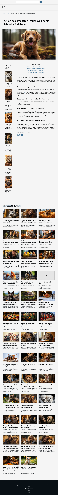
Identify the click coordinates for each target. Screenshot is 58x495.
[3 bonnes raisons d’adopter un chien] (29, 337)
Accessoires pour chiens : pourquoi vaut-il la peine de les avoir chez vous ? (46, 263)
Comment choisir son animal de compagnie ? (10, 344)
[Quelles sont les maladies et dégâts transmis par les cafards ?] (11, 357)
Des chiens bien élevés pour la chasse (36, 72)
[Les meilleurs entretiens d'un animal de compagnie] (11, 439)
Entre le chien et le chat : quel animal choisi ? (28, 426)
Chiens (29, 490)
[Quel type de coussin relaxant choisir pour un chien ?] (8, 117)
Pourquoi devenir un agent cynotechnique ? (11, 262)
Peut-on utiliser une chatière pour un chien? (28, 385)
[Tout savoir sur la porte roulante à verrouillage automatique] (47, 316)
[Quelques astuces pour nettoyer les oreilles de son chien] (8, 182)
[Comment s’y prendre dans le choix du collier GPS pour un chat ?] (11, 398)
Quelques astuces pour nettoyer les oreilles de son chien (8, 191)
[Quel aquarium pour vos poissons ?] (29, 316)
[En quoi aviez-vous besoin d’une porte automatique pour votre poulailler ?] (29, 295)
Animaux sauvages (29, 484)
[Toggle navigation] (4, 7)
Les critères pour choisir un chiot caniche (46, 406)
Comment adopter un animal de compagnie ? (10, 303)
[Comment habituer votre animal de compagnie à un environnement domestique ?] (8, 94)
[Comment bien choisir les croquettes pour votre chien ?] (11, 316)
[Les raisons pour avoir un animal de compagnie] (29, 460)
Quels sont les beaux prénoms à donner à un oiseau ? (28, 263)
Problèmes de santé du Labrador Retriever (36, 68)
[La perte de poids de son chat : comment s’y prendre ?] (47, 337)
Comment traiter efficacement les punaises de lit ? (46, 304)
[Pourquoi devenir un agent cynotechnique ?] (11, 254)
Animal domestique (29, 488)
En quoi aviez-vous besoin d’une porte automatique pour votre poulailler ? (28, 304)
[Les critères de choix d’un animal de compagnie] (47, 439)
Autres (8, 13)
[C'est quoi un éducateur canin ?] (29, 357)
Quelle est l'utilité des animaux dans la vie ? (27, 406)
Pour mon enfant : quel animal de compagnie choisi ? (28, 448)
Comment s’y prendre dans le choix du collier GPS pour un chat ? (11, 407)
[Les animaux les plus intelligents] (47, 419)
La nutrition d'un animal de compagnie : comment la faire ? (11, 468)
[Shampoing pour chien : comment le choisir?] (47, 357)
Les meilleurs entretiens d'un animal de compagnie (11, 447)
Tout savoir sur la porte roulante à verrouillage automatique (45, 324)
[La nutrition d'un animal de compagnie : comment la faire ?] (11, 460)
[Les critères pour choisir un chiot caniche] (47, 398)
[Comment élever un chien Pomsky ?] (47, 378)
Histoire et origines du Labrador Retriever (36, 66)
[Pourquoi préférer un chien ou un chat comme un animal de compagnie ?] (11, 419)
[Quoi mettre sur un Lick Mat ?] (47, 275)
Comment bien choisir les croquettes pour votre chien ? (10, 324)
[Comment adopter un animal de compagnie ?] (11, 295)
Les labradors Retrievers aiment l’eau (36, 70)
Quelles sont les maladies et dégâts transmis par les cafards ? (11, 365)
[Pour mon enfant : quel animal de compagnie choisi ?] (29, 439)
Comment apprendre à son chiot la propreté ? (11, 385)
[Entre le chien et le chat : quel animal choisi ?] (29, 419)
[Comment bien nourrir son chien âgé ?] (8, 76)
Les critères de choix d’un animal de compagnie (46, 447)
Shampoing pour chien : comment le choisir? (46, 365)
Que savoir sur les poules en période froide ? (10, 282)
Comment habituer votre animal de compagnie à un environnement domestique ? (8, 105)
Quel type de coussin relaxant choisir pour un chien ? (8, 127)
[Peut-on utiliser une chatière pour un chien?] (29, 378)
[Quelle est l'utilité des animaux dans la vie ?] (29, 398)
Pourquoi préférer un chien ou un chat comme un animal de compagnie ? (11, 427)
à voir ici (24, 92)
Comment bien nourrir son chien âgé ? (8, 85)
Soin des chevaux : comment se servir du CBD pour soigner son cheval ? (8, 148)
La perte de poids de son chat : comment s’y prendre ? (46, 345)
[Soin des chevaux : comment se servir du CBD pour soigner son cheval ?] (8, 138)
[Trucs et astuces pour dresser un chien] (29, 275)
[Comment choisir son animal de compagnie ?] (11, 337)
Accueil (3, 13)
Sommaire (36, 64)
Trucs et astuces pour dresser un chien (27, 282)
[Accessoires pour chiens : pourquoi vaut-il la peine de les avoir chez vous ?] (47, 254)
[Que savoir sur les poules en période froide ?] (11, 275)
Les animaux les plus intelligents (45, 426)
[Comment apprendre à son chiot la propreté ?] (11, 378)
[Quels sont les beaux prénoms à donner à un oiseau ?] (29, 254)
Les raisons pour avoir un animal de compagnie (28, 467)
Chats (29, 486)
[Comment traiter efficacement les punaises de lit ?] (47, 295)
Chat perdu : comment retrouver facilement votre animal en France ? (8, 170)
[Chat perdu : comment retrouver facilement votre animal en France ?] (8, 160)
